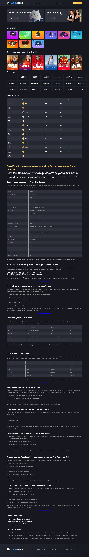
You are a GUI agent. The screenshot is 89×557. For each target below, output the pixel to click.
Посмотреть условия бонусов (44, 348)
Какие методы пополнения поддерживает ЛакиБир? (21, 523)
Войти (68, 3)
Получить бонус (13, 18)
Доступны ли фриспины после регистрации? (20, 519)
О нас (56, 549)
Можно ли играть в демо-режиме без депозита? (20, 521)
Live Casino (50, 549)
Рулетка (38, 549)
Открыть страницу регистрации (44, 281)
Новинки (52, 3)
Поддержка (73, 549)
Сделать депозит (44, 382)
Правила (61, 549)
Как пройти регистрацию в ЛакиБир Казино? (19, 518)
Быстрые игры (37, 3)
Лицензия (67, 549)
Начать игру (50, 18)
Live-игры (58, 3)
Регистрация (78, 3)
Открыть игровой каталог (44, 313)
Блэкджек (44, 549)
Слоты (29, 3)
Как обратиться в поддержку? (15, 524)
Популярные (45, 3)
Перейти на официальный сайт (44, 510)
